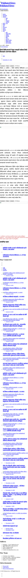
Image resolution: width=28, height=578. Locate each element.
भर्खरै (4, 267)
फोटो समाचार (8, 43)
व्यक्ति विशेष (8, 33)
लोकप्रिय (5, 270)
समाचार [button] (4, 17)
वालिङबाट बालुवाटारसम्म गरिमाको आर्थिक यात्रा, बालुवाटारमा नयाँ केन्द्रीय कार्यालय (14, 305)
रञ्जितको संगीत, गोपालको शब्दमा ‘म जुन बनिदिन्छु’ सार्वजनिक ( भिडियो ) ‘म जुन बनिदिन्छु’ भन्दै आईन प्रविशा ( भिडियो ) (15, 494)
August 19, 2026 (9, 302)
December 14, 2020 (10, 483)
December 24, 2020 (10, 462)
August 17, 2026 (9, 350)
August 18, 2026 (9, 331)
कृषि (6, 32)
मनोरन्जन (5, 27)
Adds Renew (6, 567)
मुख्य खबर (5, 15)
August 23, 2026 (9, 275)
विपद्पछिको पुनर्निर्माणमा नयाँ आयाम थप (12, 538)
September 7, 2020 (10, 506)
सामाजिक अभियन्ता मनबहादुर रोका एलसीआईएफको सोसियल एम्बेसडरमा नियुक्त (15, 344)
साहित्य (7, 35)
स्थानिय (7, 22)
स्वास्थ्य (7, 39)
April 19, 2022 (9, 516)
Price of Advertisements (8, 568)
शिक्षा (7, 37)
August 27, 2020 (9, 535)
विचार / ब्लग (5, 23)
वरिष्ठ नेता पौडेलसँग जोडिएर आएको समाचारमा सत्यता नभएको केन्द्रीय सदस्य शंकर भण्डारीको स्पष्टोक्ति (14, 467)
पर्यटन (4, 28)
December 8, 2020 (10, 523)
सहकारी (7, 36)
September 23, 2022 (7, 59)
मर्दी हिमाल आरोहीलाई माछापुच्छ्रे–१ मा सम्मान (13, 296)
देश (6, 19)
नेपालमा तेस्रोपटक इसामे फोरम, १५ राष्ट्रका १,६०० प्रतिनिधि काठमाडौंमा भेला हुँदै (13, 334)
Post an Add (5, 566)
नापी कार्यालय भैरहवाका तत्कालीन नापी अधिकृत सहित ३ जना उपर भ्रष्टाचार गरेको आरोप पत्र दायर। (14, 478)
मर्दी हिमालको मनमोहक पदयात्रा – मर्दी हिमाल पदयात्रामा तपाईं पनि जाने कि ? (13, 486)
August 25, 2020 (9, 499)
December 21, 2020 (10, 490)
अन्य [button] (4, 31)
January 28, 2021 (10, 474)
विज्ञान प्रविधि (8, 40)
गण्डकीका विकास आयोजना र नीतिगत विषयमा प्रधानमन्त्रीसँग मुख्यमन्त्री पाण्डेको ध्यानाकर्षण (14, 354)
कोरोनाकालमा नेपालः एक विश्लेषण (11, 533)
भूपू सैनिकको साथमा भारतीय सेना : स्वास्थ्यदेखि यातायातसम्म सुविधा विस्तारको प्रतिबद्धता (14, 325)
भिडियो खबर (8, 41)
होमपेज (4, 14)
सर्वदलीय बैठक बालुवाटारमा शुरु (10, 526)
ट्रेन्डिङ (4, 269)
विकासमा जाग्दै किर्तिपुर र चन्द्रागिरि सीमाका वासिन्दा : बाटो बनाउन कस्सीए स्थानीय (15, 509)
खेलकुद (4, 30)
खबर (7, 18)
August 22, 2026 (9, 293)
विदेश (4, 24)
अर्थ (3, 26)
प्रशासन (7, 20)
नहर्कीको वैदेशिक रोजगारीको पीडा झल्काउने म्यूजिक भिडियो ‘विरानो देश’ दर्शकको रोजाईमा (15, 502)
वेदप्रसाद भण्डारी (9, 528)
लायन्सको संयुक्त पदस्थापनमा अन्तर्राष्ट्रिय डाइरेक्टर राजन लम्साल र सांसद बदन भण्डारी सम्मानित (15, 364)
